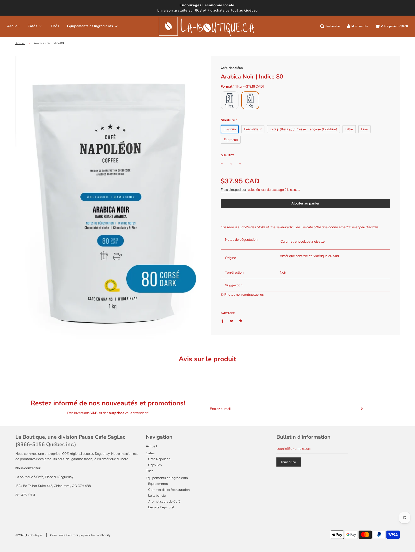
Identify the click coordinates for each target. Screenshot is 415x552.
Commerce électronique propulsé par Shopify (80, 535)
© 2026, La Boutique (28, 535)
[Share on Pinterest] (241, 321)
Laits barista (157, 495)
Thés (55, 26)
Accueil (13, 26)
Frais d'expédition (234, 189)
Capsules (155, 465)
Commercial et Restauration (169, 490)
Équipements (158, 484)
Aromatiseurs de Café (164, 501)
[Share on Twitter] (231, 321)
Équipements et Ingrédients (167, 478)
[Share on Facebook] (224, 321)
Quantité (227, 155)
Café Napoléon (232, 68)
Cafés (150, 453)
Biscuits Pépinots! (161, 507)
